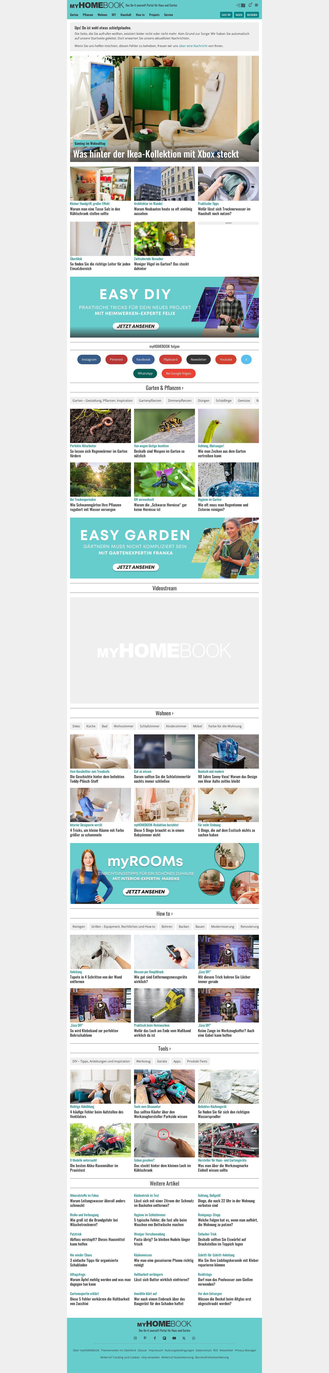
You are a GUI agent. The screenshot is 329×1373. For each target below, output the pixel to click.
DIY (114, 14)
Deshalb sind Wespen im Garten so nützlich (159, 453)
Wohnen (102, 14)
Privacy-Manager (245, 1350)
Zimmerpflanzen (180, 400)
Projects (154, 14)
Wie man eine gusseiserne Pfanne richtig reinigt (163, 1262)
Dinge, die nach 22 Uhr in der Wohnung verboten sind (226, 1202)
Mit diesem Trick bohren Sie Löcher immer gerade (224, 979)
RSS (215, 1350)
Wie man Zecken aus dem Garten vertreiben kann (222, 453)
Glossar (142, 1350)
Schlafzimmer (150, 726)
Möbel (197, 726)
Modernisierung (222, 926)
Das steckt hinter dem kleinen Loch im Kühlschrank (162, 1167)
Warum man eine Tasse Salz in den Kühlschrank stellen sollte (95, 211)
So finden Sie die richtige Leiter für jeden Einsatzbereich (100, 266)
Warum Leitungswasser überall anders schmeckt (97, 1202)
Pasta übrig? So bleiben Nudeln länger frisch (162, 1241)
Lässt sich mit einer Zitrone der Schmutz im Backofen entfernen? (164, 1202)
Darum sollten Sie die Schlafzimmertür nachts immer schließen (162, 778)
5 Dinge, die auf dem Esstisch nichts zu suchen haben (226, 832)
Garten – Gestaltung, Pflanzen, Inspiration (103, 400)
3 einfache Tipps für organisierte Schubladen (94, 1262)
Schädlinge (224, 400)
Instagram (89, 359)
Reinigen (79, 926)
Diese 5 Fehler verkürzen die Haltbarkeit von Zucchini (100, 1301)
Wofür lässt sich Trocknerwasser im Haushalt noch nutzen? (224, 211)
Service (168, 14)
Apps (177, 1061)
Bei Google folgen (178, 373)
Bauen (200, 926)
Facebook (143, 359)
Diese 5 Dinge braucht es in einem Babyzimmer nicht (159, 832)
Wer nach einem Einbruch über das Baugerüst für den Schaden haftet (159, 1301)
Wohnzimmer (123, 726)
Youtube (226, 359)
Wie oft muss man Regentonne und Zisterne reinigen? (223, 507)
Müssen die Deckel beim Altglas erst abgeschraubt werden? (224, 1301)
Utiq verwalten (150, 1357)
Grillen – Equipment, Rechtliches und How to (123, 926)
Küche (90, 726)
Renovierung (250, 926)
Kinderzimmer (176, 726)
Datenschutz (204, 1350)
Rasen (239, 15)
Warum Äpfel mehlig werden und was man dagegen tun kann (100, 1281)
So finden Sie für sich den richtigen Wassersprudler (223, 1114)
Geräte (162, 1061)
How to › (165, 913)
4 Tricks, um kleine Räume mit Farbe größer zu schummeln (97, 832)
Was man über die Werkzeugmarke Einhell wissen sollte (223, 1167)
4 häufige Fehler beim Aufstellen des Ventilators (96, 1114)
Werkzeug (143, 1061)
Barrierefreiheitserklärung (212, 1357)
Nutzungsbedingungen (179, 1350)
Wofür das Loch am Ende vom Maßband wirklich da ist (162, 1032)
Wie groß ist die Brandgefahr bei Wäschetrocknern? (94, 1222)
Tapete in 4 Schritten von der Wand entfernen (96, 979)
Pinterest (116, 359)
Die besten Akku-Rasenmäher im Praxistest (94, 1167)
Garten (74, 14)
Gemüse (244, 400)
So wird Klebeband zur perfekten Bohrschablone (94, 1032)
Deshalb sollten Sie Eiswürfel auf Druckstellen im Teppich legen (222, 1241)
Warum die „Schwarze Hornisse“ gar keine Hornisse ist (160, 507)
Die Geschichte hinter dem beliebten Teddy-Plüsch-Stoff (97, 778)
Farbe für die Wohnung (225, 726)
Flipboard (170, 359)
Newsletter (198, 359)
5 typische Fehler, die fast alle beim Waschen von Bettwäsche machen (160, 1222)
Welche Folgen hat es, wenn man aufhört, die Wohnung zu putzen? (228, 1222)
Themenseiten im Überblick (118, 1350)
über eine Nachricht (193, 46)
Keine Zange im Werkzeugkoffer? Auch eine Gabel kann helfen (226, 1032)
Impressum (156, 1350)
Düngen (203, 400)
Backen (184, 926)
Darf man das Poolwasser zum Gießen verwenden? (225, 1281)
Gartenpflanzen (150, 400)
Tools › (164, 1048)
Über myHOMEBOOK (86, 1350)
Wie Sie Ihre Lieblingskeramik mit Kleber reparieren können (228, 1262)
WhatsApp (145, 373)
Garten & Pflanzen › (164, 387)
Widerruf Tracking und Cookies (120, 1357)
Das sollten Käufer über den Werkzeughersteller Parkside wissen (160, 1114)
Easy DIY (226, 15)
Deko (76, 726)
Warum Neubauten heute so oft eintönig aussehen (163, 211)
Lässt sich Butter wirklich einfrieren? (161, 1279)
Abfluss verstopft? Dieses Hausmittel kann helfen (97, 1241)
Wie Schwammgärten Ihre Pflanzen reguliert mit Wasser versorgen (95, 507)
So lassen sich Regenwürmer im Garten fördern (98, 453)
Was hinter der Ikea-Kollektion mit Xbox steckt (156, 153)
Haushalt (126, 14)
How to (140, 14)
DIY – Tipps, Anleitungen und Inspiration (101, 1061)
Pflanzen (88, 14)
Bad (104, 726)
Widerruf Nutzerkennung (177, 1357)
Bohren (167, 926)
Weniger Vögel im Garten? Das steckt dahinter (161, 266)
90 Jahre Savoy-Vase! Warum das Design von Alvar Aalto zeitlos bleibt (227, 778)
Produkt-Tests (197, 1061)
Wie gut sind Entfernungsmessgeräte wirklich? (160, 979)
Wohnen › (164, 713)
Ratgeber (252, 15)
